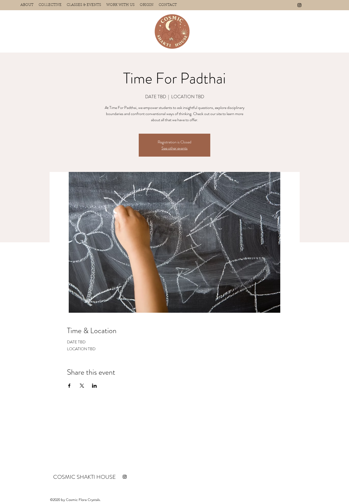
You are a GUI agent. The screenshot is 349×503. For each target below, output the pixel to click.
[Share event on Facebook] (69, 386)
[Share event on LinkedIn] (94, 386)
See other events (174, 148)
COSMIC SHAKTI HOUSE (84, 477)
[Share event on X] (81, 386)
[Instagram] (299, 5)
